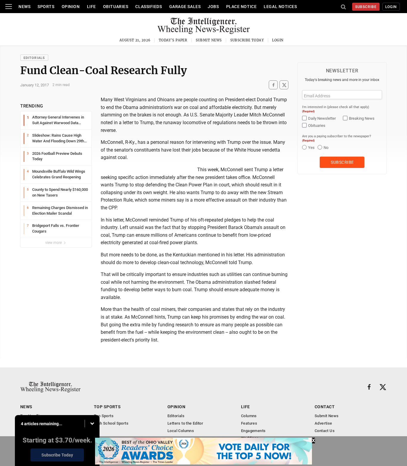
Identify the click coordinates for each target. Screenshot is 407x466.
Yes (311, 147)
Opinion (71, 6)
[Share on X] (284, 85)
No (326, 147)
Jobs (213, 6)
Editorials (34, 58)
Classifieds (148, 6)
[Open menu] (8, 6)
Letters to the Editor (185, 423)
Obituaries (115, 6)
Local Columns (180, 430)
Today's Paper (173, 40)
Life (91, 6)
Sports (46, 6)
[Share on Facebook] (273, 85)
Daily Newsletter (322, 118)
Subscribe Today (247, 40)
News (24, 6)
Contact (325, 406)
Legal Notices (280, 6)
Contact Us (325, 430)
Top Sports (107, 406)
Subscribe (366, 7)
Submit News (209, 40)
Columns (249, 416)
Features (249, 423)
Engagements (253, 430)
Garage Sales (185, 6)
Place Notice (241, 6)
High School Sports (111, 423)
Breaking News (362, 118)
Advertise (323, 423)
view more (54, 243)
